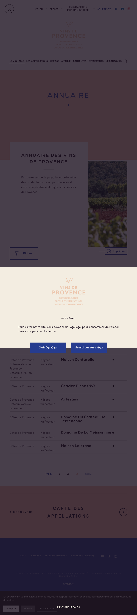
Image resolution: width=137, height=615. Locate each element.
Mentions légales (68, 607)
